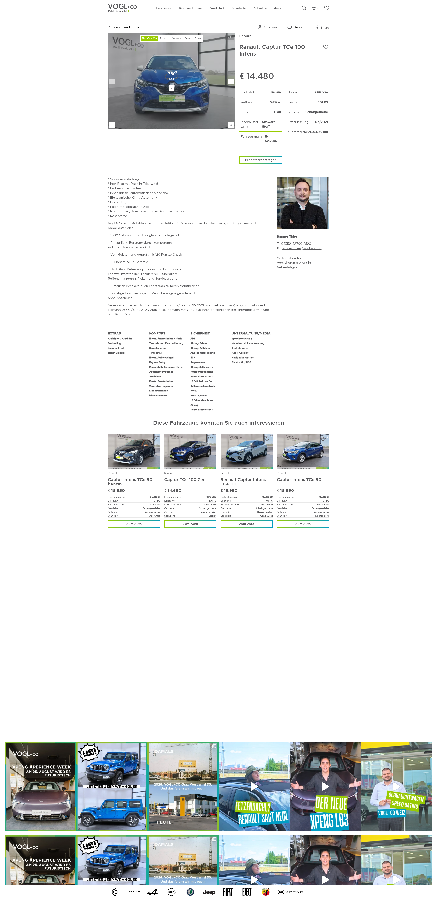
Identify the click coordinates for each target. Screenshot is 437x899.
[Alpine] (152, 891)
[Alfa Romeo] (190, 891)
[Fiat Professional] (247, 891)
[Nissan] (171, 891)
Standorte (239, 7)
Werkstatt (217, 7)
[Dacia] (133, 891)
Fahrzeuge (163, 7)
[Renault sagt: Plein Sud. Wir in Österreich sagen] (254, 786)
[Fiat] (228, 891)
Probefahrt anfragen (260, 160)
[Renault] (115, 891)
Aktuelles (260, 7)
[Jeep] (209, 891)
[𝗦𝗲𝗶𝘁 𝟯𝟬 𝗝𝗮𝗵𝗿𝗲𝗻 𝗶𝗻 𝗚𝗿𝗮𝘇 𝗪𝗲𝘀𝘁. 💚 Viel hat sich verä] (182, 786)
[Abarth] (266, 891)
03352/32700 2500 (296, 243)
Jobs (277, 7)
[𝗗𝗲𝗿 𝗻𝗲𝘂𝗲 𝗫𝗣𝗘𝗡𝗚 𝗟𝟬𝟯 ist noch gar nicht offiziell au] (325, 786)
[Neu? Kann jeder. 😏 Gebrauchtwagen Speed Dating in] (396, 786)
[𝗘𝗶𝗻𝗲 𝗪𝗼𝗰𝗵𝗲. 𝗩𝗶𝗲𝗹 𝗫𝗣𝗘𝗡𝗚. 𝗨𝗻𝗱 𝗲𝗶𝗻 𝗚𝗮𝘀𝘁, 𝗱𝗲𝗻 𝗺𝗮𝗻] (40, 786)
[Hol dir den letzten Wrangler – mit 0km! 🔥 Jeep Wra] (111, 786)
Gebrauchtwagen (191, 7)
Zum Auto (134, 523)
